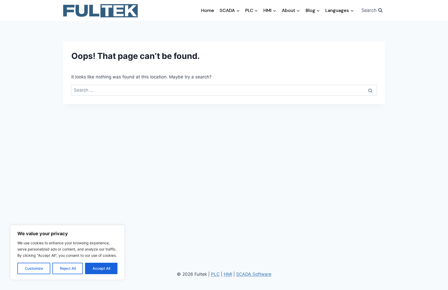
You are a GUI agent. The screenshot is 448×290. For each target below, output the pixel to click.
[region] (67, 252)
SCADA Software (253, 274)
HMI (228, 274)
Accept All (101, 268)
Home (207, 10)
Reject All (68, 268)
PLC (215, 274)
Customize (34, 268)
